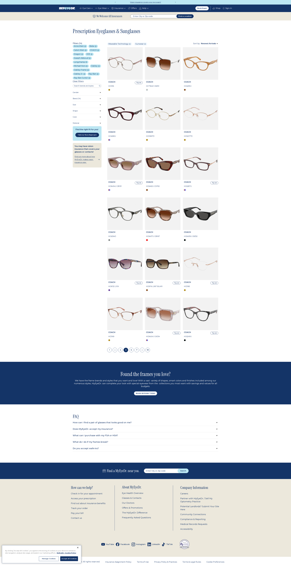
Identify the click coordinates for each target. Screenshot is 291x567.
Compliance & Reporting (193, 519)
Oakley (94, 66)
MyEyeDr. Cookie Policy (66, 553)
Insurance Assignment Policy (118, 562)
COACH (93, 50)
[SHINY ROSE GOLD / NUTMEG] (109, 340)
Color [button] (75, 117)
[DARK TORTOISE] (147, 290)
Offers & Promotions (132, 508)
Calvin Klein (79, 50)
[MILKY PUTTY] (109, 190)
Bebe (92, 46)
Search (183, 471)
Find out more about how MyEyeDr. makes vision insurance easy (85, 159)
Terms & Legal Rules (191, 562)
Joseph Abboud (81, 58)
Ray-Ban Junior (81, 78)
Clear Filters (78, 81)
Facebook (125, 544)
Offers (134, 8)
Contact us (76, 518)
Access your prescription (83, 498)
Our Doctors (128, 503)
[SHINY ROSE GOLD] (109, 90)
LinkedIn (156, 544)
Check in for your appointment (86, 493)
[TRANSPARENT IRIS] (185, 190)
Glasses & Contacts (131, 498)
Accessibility (186, 529)
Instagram (141, 544)
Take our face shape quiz (87, 135)
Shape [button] (75, 111)
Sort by (196, 43)
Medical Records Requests (193, 524)
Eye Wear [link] (102, 8)
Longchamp (79, 62)
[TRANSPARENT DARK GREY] (109, 240)
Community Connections (193, 514)
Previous (115, 2)
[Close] (77, 547)
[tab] (145, 422)
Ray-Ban (93, 74)
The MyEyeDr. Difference (134, 512)
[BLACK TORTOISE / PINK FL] (185, 340)
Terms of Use (143, 562)
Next (175, 2)
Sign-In (228, 8)
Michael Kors (80, 66)
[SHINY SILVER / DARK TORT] (147, 90)
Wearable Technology (118, 44)
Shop (216, 8)
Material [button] (76, 123)
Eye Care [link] (87, 8)
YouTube (110, 544)
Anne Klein (79, 46)
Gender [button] (76, 92)
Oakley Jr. (78, 74)
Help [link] (144, 8)
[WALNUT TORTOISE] (147, 190)
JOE (88, 54)
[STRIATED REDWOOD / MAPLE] (147, 240)
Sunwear (139, 44)
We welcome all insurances (109, 16)
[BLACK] (185, 240)
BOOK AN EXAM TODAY (145, 393)
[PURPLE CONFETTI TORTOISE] (109, 290)
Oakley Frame (80, 70)
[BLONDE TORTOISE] (185, 90)
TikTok (169, 544)
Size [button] (74, 105)
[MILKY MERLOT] (109, 140)
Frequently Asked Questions (136, 517)
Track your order (79, 508)
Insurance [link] (118, 8)
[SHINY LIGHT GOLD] (147, 140)
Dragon (77, 54)
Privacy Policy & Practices (165, 562)
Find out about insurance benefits (88, 503)
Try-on (138, 82)
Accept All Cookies (69, 559)
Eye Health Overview (132, 493)
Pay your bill (77, 513)
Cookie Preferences (215, 562)
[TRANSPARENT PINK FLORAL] (147, 340)
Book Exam (202, 8)
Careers (184, 493)
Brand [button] (77, 99)
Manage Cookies (49, 559)
